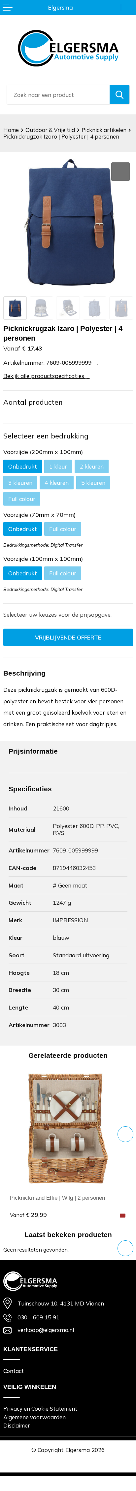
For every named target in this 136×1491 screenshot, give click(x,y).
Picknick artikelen (104, 129)
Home (11, 129)
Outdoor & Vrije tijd (50, 129)
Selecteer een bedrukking (45, 436)
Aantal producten (33, 402)
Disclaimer (16, 1425)
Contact (13, 1370)
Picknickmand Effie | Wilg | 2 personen (57, 1197)
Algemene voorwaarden (34, 1417)
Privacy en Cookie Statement (40, 1408)
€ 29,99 (28, 1214)
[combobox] (58, 94)
